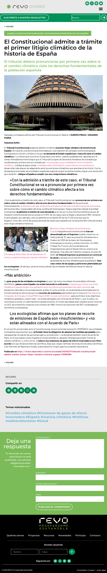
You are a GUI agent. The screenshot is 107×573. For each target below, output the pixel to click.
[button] (101, 9)
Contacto (95, 535)
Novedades (64, 535)
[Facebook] (87, 3)
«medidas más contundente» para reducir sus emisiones (64, 165)
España (34, 417)
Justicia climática (57, 417)
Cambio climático (22, 413)
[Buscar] (104, 17)
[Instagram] (92, 3)
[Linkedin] (96, 3)
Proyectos (34, 535)
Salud (43, 421)
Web (38, 495)
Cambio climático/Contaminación (25, 33)
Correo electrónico (47, 484)
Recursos (49, 535)
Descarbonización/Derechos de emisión (66, 33)
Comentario (43, 437)
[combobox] (86, 17)
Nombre (41, 473)
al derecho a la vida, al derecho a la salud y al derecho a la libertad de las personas (60, 206)
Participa (80, 535)
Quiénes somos (15, 535)
